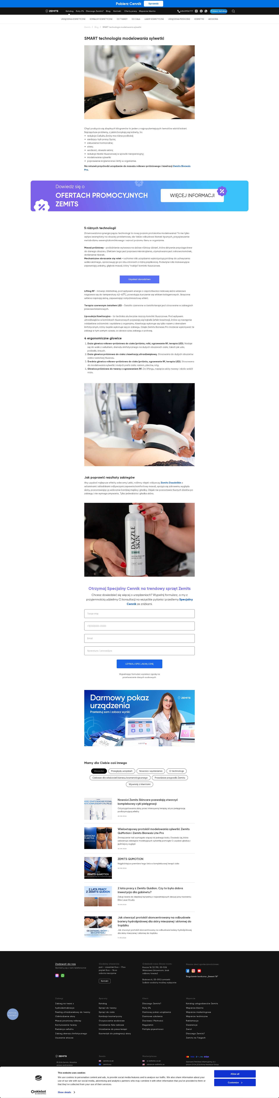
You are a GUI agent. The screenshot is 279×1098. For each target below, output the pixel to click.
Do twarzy (122, 19)
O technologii (176, 771)
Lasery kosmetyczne (154, 19)
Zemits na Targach (196, 1038)
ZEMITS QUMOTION (130, 859)
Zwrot (189, 1029)
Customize (233, 1082)
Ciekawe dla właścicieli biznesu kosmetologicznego (120, 777)
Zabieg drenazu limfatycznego (71, 1033)
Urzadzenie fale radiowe (111, 1025)
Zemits (87, 27)
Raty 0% (146, 1008)
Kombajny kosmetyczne (101, 19)
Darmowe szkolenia (152, 1016)
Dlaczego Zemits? (151, 1003)
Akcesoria (213, 19)
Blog (97, 27)
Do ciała (136, 19)
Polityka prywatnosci (152, 1029)
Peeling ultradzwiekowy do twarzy (72, 1012)
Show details (64, 1092)
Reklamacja (192, 1021)
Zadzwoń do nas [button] (65, 963)
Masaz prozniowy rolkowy (68, 1021)
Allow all (235, 1074)
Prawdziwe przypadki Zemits (170, 777)
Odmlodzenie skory (65, 1016)
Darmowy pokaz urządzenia (156, 1012)
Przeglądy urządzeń (121, 771)
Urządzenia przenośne (179, 19)
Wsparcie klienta (194, 1008)
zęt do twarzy (109, 1008)
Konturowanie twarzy (66, 1025)
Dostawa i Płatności (152, 1021)
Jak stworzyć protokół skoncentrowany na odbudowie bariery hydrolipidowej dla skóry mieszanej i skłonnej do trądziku (154, 921)
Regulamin (147, 1025)
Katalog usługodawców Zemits (202, 1003)
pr (101, 1008)
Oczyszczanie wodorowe (112, 1021)
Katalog (103, 1003)
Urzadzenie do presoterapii (113, 1029)
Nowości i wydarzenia (150, 771)
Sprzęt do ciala (107, 1012)
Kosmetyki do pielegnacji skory (115, 1033)
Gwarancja (191, 1025)
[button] (218, 11)
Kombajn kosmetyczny (110, 1016)
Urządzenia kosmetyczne (73, 19)
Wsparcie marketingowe (198, 1012)
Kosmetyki (199, 19)
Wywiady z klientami (139, 784)
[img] (178, 11)
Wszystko (99, 771)
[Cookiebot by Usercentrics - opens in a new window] (38, 1092)
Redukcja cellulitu (64, 1029)
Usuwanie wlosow (64, 1038)
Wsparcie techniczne (197, 1016)
